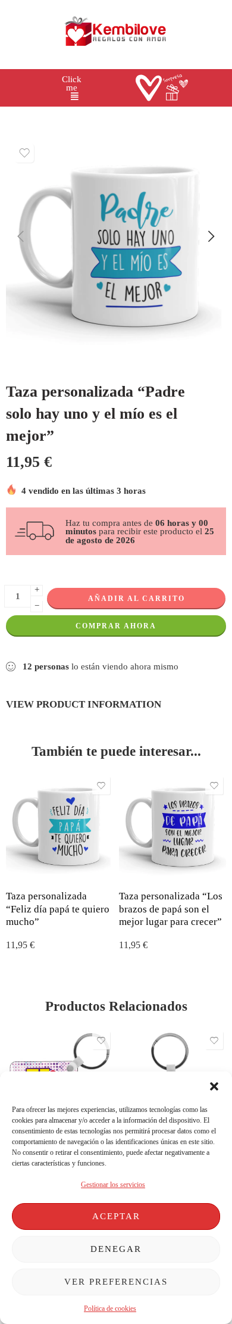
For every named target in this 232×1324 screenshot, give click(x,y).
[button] (214, 1086)
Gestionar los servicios (113, 1184)
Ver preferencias (116, 1281)
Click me (71, 83)
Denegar (116, 1249)
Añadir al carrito (136, 598)
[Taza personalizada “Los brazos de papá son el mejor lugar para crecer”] (172, 827)
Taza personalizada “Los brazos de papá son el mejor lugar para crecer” (170, 908)
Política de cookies (110, 1308)
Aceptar (116, 1216)
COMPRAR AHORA (116, 626)
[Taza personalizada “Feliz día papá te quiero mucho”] (59, 827)
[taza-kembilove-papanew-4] (116, 248)
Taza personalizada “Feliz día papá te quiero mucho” (57, 908)
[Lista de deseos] (24, 153)
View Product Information (83, 704)
